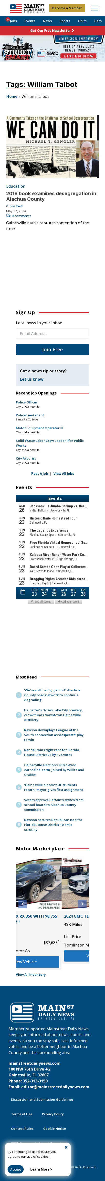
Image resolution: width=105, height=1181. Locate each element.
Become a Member (67, 8)
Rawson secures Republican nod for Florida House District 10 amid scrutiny (53, 825)
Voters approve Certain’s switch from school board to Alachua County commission (54, 805)
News (47, 21)
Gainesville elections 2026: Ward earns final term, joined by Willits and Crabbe (54, 770)
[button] (22, 904)
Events (30, 21)
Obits (82, 21)
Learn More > (41, 1169)
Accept (15, 1169)
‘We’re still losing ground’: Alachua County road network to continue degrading (52, 695)
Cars (98, 21)
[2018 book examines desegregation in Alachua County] (52, 146)
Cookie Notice (54, 1128)
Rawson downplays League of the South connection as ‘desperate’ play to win (54, 735)
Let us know (31, 379)
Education (15, 186)
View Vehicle (52, 956)
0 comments (21, 216)
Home (12, 96)
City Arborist (26, 458)
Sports (65, 21)
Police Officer (26, 402)
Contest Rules (22, 1128)
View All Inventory (31, 974)
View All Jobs (63, 473)
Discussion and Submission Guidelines (42, 1099)
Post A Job (39, 473)
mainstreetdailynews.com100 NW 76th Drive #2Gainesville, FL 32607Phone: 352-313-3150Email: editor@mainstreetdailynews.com (49, 1075)
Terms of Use (21, 1114)
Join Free (52, 349)
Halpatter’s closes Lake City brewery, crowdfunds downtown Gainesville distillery (53, 715)
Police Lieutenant (30, 415)
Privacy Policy (53, 1114)
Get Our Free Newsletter (50, 30)
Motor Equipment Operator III (39, 428)
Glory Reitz (15, 206)
